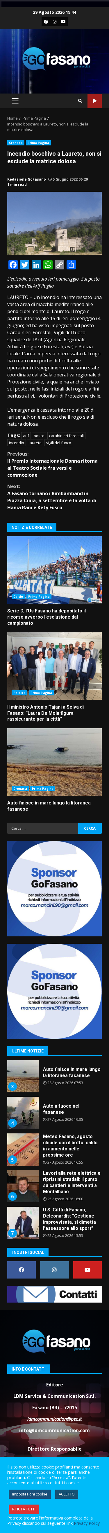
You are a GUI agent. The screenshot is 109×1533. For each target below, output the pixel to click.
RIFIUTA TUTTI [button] (23, 1509)
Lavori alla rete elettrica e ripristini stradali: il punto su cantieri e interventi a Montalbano (23, 1158)
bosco (39, 435)
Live (94, 101)
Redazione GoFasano (26, 179)
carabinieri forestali (66, 435)
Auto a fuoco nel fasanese (23, 1085)
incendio (16, 442)
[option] (54, 1087)
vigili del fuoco (58, 442)
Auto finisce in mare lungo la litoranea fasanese (54, 762)
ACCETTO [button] (67, 1494)
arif (26, 435)
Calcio (18, 597)
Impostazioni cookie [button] (29, 1494)
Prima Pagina (38, 143)
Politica (19, 693)
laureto (35, 442)
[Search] (80, 100)
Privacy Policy (87, 1523)
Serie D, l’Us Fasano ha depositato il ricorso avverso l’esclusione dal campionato (54, 570)
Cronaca (16, 143)
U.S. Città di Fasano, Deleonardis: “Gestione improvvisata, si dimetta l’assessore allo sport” (23, 1195)
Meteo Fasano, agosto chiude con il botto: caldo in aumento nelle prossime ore (23, 1121)
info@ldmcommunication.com (54, 1430)
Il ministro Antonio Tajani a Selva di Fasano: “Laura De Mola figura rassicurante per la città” (54, 666)
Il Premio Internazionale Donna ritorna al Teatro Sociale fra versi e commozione (52, 464)
